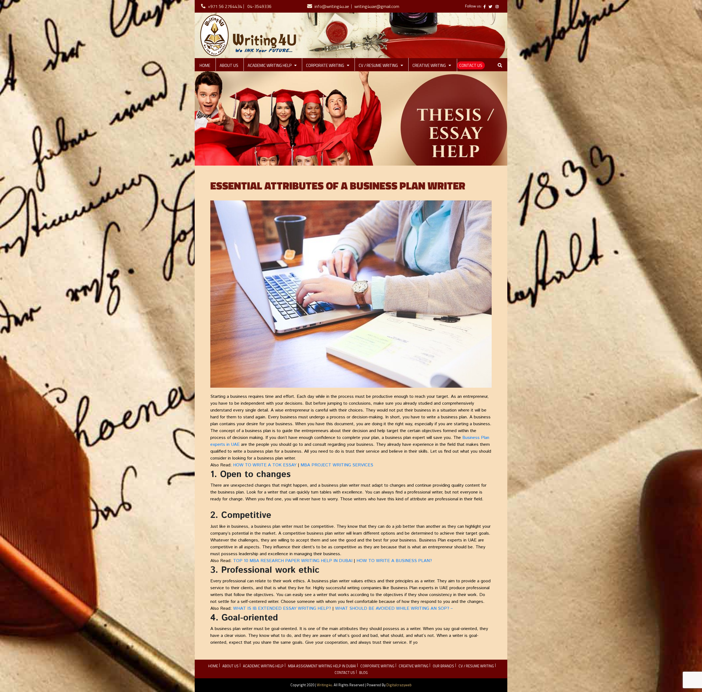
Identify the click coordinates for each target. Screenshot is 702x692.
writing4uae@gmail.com (376, 6)
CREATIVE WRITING (429, 65)
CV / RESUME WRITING (378, 65)
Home (205, 65)
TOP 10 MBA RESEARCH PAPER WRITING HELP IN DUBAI (292, 561)
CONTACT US (470, 65)
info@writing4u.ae (332, 6)
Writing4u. (325, 685)
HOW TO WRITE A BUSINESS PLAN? (394, 561)
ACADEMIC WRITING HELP (269, 65)
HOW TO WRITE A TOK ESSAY (264, 465)
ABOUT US (229, 65)
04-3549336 (259, 6)
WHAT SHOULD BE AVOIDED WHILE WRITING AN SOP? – (394, 608)
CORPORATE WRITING (325, 65)
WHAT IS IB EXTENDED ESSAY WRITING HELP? (282, 608)
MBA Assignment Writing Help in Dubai (322, 666)
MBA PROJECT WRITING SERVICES (337, 465)
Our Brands (443, 666)
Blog (363, 672)
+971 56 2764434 (225, 6)
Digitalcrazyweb (399, 685)
